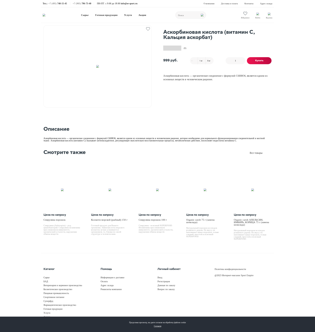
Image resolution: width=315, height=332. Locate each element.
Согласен (157, 326)
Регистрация (164, 281)
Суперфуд (48, 301)
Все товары (256, 153)
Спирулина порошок (54, 219)
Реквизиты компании (111, 289)
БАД (45, 281)
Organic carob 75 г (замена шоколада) (200, 221)
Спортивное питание (53, 297)
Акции (142, 15)
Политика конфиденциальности (230, 269)
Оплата (104, 281)
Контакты (248, 3)
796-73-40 (82, 3)
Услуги (128, 15)
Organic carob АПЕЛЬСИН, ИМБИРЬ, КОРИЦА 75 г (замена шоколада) (251, 222)
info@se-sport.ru (129, 3)
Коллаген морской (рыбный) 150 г (109, 219)
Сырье (85, 15)
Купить (259, 60)
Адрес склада (266, 3)
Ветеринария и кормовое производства (62, 285)
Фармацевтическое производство (59, 305)
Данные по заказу (166, 285)
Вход (160, 277)
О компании (209, 3)
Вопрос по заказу (166, 289)
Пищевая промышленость (56, 293)
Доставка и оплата (229, 3)
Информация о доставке (112, 277)
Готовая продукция (106, 15)
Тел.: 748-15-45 (55, 3)
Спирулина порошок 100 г (153, 219)
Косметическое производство (57, 289)
